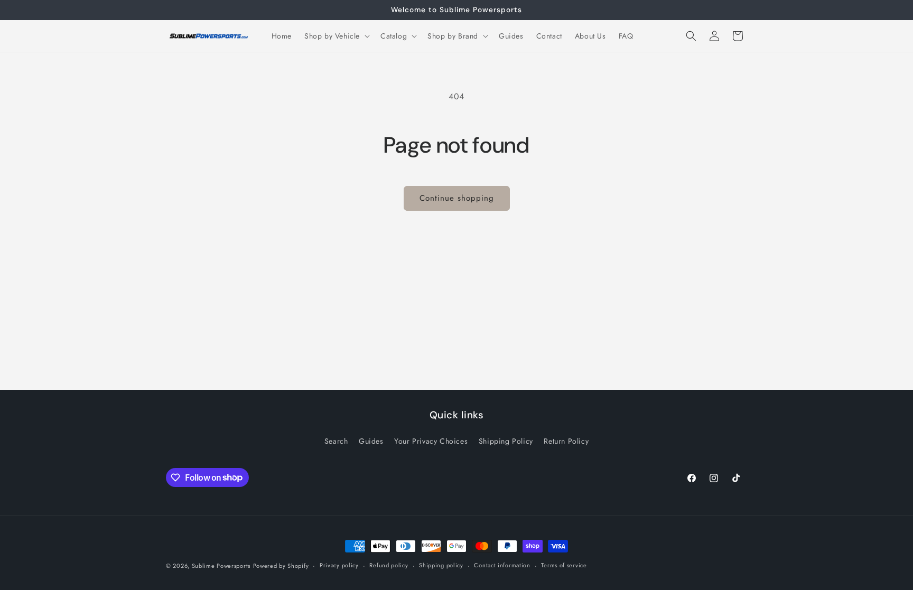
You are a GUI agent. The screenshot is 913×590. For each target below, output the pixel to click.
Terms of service (563, 565)
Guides (371, 441)
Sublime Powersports (221, 565)
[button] (336, 36)
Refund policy (388, 565)
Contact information (502, 565)
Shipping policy (441, 565)
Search (336, 441)
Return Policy (566, 441)
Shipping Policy (506, 441)
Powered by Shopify (281, 565)
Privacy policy (339, 565)
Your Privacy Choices (431, 441)
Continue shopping (457, 198)
